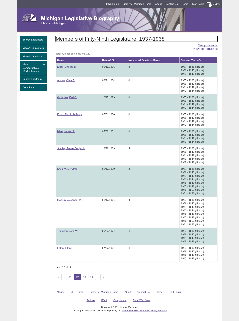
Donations (28, 87)
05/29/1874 (108, 230)
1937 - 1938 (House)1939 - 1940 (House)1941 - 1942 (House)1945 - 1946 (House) (192, 236)
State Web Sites (141, 300)
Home (185, 3)
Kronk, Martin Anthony (69, 114)
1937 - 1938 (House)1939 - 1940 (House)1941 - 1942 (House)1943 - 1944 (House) (192, 85)
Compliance (119, 300)
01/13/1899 (108, 168)
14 (91, 277)
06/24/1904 (108, 80)
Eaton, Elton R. (65, 247)
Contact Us (172, 3)
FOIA (104, 300)
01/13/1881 (108, 199)
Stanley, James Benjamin (71, 148)
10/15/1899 (108, 97)
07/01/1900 (108, 114)
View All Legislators (33, 47)
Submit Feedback (32, 78)
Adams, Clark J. (66, 80)
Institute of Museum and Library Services (144, 310)
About (158, 3)
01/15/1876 (108, 66)
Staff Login (198, 3)
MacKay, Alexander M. (69, 199)
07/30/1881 (108, 247)
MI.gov (216, 3)
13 (84, 277)
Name (60, 60)
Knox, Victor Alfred (67, 168)
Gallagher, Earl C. (67, 97)
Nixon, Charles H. (67, 66)
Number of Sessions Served (144, 60)
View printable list (207, 45)
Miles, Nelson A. (66, 131)
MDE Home (112, 3)
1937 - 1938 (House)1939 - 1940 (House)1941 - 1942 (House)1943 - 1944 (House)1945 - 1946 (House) (192, 155)
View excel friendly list (205, 48)
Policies (91, 300)
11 (70, 277)
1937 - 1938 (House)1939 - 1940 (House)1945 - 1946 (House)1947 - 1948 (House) (192, 253)
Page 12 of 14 (63, 267)
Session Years (189, 60)
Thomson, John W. (67, 230)
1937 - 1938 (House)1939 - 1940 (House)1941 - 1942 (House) (192, 70)
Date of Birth (109, 60)
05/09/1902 (108, 131)
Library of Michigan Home (137, 3)
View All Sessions (32, 56)
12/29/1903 (108, 148)
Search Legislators (33, 39)
